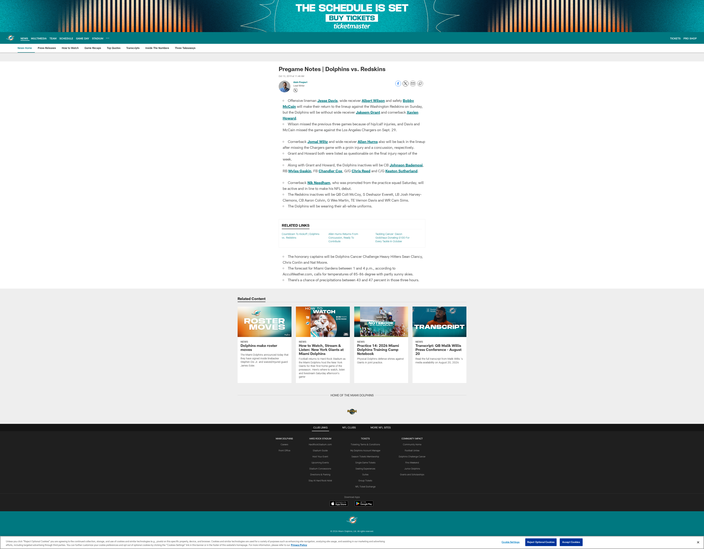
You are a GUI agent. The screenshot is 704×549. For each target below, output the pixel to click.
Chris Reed (361, 171)
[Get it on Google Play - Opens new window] (364, 505)
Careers (284, 444)
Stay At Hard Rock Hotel (320, 480)
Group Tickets (365, 480)
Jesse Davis (327, 100)
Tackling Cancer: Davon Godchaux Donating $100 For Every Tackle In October (392, 237)
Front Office (284, 450)
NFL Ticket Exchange (365, 486)
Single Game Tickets (365, 462)
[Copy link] (420, 84)
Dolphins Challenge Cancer (412, 456)
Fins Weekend (412, 462)
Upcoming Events (320, 462)
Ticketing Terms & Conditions (365, 444)
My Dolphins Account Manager (365, 450)
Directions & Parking (320, 474)
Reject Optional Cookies (541, 542)
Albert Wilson (373, 100)
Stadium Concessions (320, 468)
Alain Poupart (300, 82)
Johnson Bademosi (406, 165)
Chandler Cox (330, 171)
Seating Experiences (365, 468)
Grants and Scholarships (412, 474)
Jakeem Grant (368, 112)
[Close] (698, 542)
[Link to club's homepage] (10, 38)
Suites (365, 474)
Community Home (412, 444)
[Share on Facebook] (398, 85)
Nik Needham (318, 182)
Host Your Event (320, 456)
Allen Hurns (368, 141)
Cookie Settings (511, 542)
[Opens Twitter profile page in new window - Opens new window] (295, 90)
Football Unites (412, 450)
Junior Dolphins (412, 468)
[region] (352, 542)
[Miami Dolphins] (352, 520)
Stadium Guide (320, 450)
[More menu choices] (107, 38)
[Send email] (413, 85)
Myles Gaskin (299, 171)
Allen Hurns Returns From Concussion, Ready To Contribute (343, 237)
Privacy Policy (299, 545)
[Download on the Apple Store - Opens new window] (339, 504)
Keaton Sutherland (401, 171)
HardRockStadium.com (320, 444)
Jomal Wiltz (317, 141)
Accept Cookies (571, 542)
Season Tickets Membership (365, 456)
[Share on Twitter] (405, 85)
